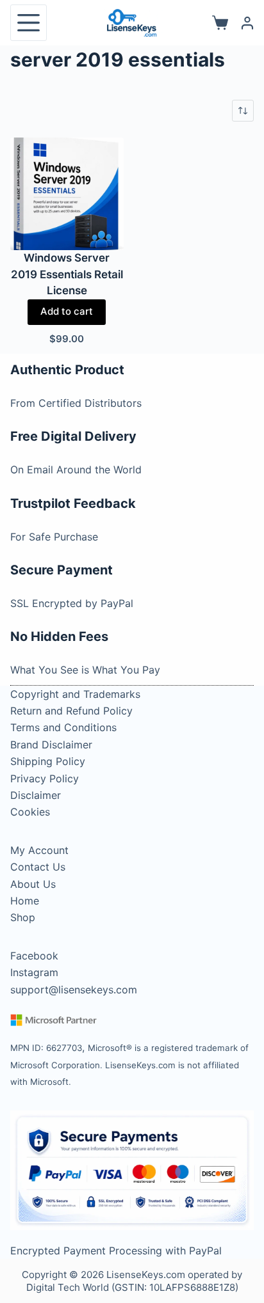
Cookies (30, 811)
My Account (39, 850)
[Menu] (28, 22)
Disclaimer (35, 795)
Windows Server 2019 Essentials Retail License (67, 274)
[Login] (247, 23)
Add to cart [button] (66, 311)
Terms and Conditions (63, 727)
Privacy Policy (44, 778)
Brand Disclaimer (51, 744)
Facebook (34, 955)
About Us (33, 884)
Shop (22, 917)
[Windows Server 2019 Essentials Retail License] (66, 194)
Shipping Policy (47, 761)
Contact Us (37, 866)
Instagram (34, 972)
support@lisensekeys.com (73, 989)
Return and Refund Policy (71, 710)
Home (24, 900)
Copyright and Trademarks (75, 694)
